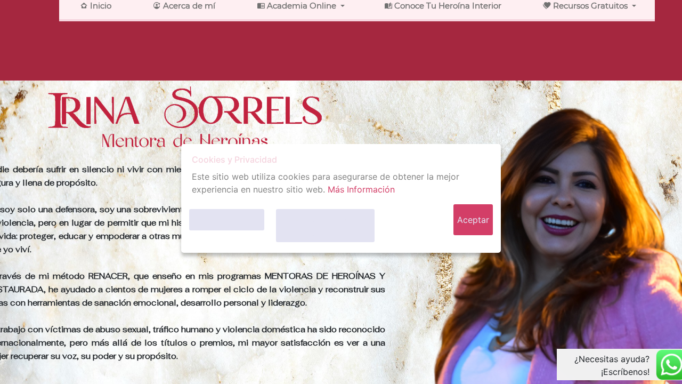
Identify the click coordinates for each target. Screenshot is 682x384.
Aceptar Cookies (227, 219)
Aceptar (473, 219)
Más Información (361, 189)
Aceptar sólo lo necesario (325, 225)
